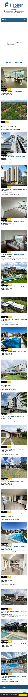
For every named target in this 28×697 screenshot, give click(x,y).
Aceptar (23, 694)
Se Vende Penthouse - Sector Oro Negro (12, 91)
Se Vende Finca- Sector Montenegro (10, 124)
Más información (10, 695)
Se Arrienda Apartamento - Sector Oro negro (13, 156)
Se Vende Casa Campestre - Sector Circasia (12, 481)
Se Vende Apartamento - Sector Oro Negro (12, 221)
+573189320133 (20, 11)
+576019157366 (9, 11)
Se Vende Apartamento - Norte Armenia (11, 514)
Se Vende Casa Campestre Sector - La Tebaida (13, 676)
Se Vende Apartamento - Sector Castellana (12, 254)
